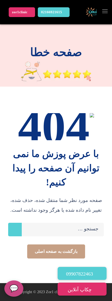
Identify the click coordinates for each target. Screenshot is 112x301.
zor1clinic (19, 12)
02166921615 (51, 12)
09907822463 (80, 274)
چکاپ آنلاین (80, 289)
